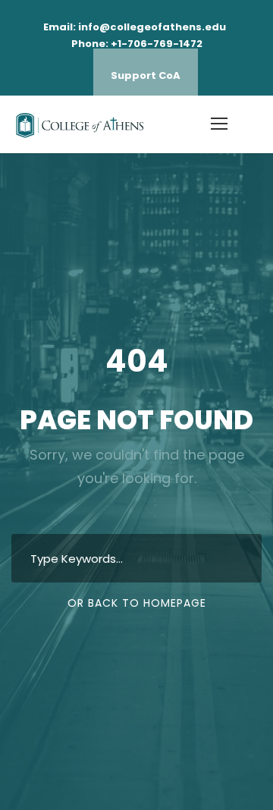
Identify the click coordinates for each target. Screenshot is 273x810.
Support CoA (145, 75)
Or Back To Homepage (136, 603)
